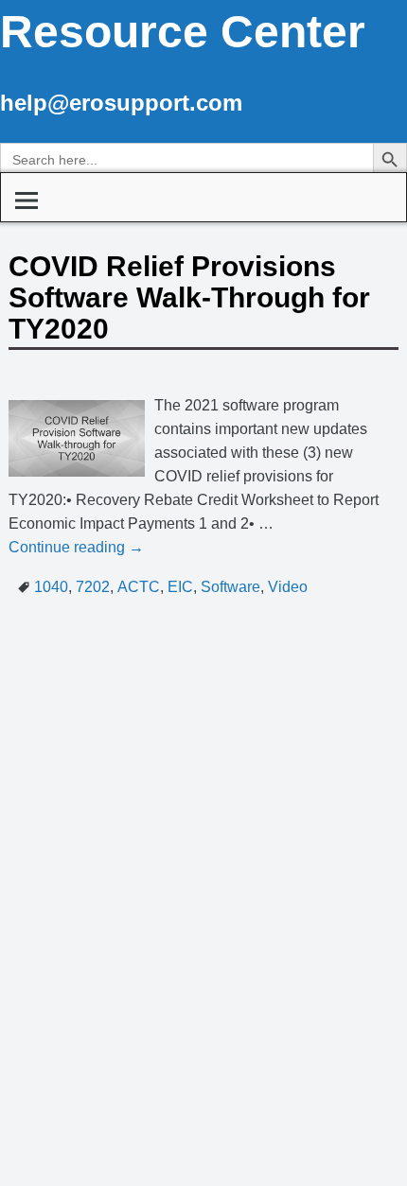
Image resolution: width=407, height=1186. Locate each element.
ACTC (138, 587)
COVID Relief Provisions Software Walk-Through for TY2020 (189, 297)
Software (230, 587)
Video (288, 587)
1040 (51, 587)
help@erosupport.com (121, 102)
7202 (93, 587)
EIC (180, 587)
